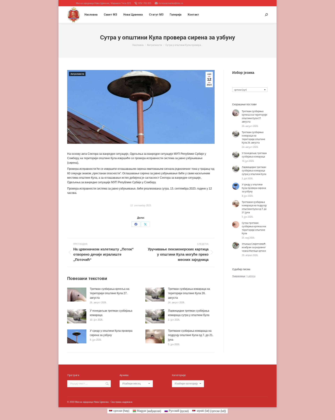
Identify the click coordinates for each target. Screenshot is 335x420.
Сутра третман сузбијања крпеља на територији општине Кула (254, 228)
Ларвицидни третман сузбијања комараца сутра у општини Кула (188, 313)
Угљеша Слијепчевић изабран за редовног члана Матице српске (254, 247)
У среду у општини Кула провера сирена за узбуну (111, 333)
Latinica (251, 276)
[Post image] (76, 295)
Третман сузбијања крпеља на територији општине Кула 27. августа (109, 293)
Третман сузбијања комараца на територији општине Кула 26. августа (189, 293)
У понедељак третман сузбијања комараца (111, 313)
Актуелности (77, 74)
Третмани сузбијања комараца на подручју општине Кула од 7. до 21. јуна (190, 335)
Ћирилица (238, 276)
